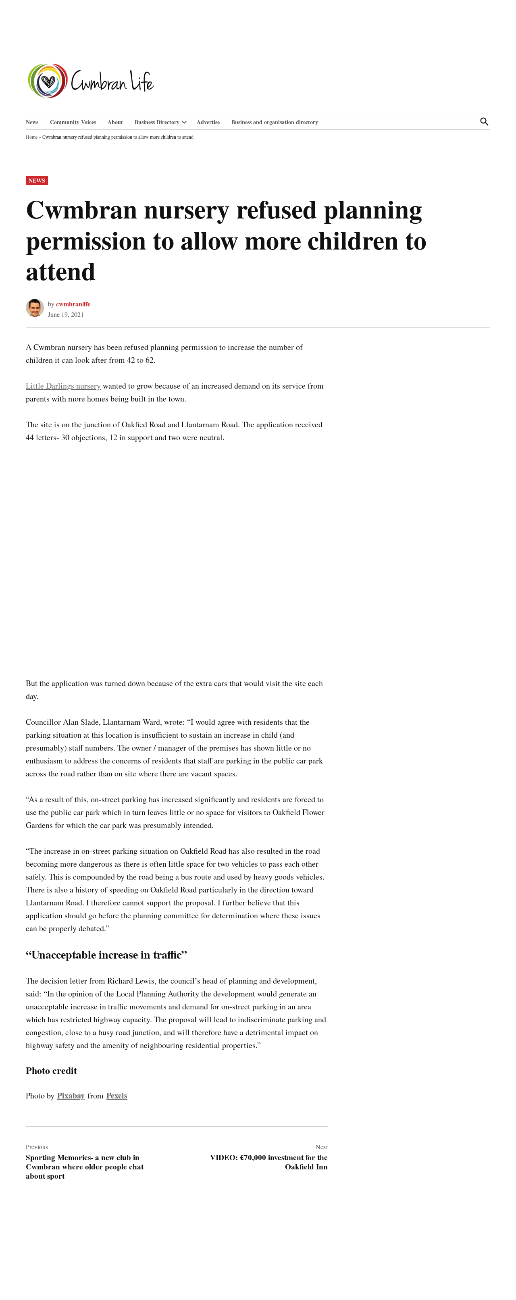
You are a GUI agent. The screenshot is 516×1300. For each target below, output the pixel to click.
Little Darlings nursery (63, 385)
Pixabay (71, 1095)
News (32, 122)
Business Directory (157, 122)
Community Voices (73, 122)
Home (31, 136)
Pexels (116, 1095)
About (115, 122)
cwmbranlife (73, 303)
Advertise (208, 122)
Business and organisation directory (274, 122)
